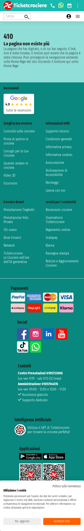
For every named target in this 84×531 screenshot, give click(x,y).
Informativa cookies (59, 155)
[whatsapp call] (61, 5)
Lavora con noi (55, 190)
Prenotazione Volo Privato (16, 219)
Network (9, 245)
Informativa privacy (58, 147)
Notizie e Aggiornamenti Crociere (62, 263)
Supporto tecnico (57, 131)
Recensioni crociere (59, 210)
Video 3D (9, 175)
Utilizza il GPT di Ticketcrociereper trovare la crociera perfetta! (49, 430)
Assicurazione (55, 162)
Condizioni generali (59, 139)
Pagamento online (58, 230)
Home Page (11, 66)
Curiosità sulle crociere (19, 131)
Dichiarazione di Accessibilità (56, 172)
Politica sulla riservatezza (66, 486)
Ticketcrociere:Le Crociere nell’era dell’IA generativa (16, 257)
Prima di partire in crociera (16, 141)
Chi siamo (10, 230)
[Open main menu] (77, 16)
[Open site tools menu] (77, 5)
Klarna (50, 245)
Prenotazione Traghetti (19, 210)
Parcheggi (52, 182)
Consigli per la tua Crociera (16, 153)
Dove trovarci (12, 237)
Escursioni (10, 183)
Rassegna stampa (57, 253)
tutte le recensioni (18, 110)
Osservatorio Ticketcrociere (55, 219)
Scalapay (51, 237)
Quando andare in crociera (16, 165)
